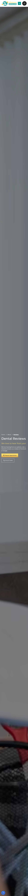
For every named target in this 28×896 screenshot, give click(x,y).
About (9, 434)
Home (3, 434)
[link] (9, 3)
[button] (24, 3)
